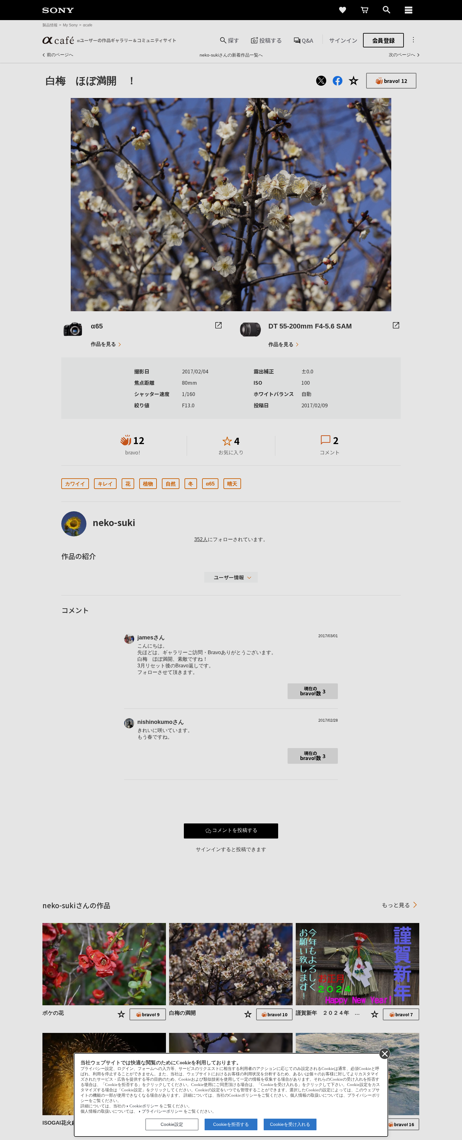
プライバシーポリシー (162, 1111)
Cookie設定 (172, 1124)
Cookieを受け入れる (290, 1124)
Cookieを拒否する (231, 1124)
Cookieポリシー (143, 1106)
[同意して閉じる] (384, 1053)
